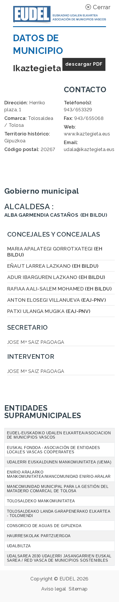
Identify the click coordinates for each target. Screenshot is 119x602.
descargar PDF (84, 64)
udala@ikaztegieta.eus (89, 149)
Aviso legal (53, 589)
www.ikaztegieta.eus (87, 134)
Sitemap (78, 589)
